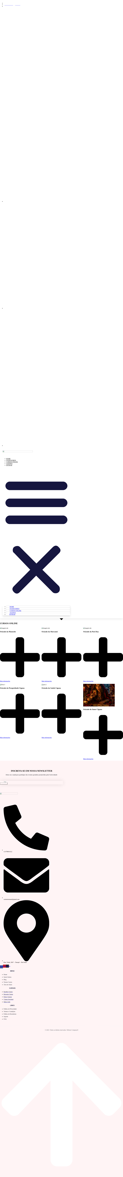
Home (8, 458)
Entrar (9, 465)
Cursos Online (12, 462)
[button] (36, 535)
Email (2, 781)
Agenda (9, 463)
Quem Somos (11, 460)
